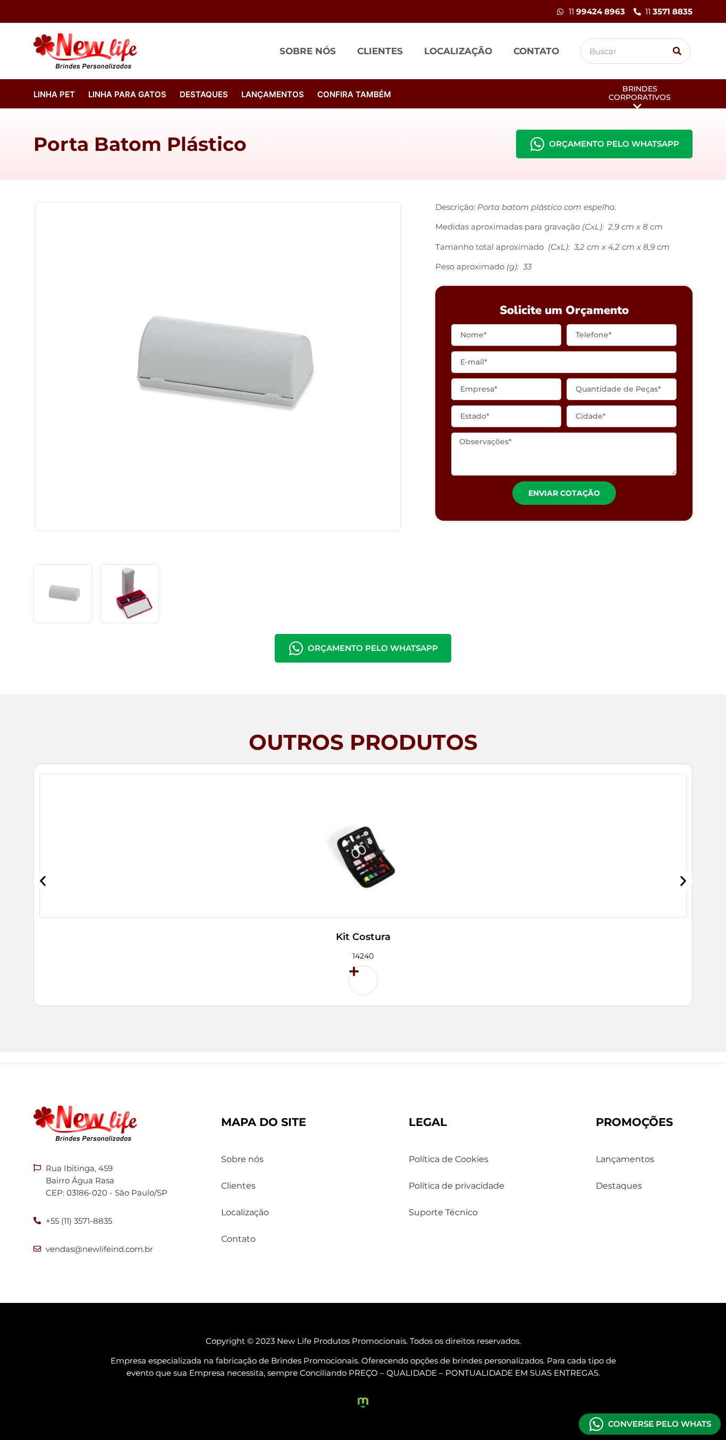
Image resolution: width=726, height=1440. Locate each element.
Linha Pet (54, 94)
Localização (458, 51)
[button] (42, 881)
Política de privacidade (456, 1186)
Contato (536, 51)
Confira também (354, 94)
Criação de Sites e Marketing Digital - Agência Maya (363, 1402)
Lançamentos (272, 94)
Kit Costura (363, 937)
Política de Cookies (448, 1159)
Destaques (204, 94)
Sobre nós (308, 51)
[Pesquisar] (677, 51)
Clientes (380, 51)
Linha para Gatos (127, 94)
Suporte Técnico (443, 1212)
